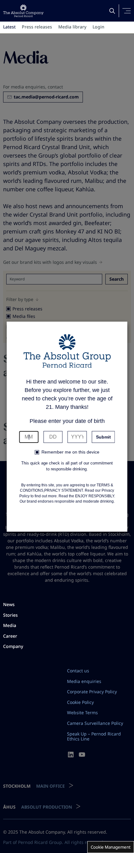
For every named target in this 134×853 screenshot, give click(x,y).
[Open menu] (126, 11)
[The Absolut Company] (23, 10)
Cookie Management (111, 847)
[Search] (112, 11)
